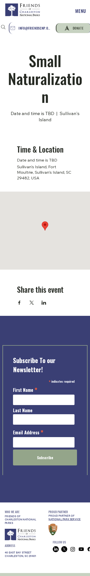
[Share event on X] (31, 303)
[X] (64, 549)
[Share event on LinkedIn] (44, 303)
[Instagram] (73, 549)
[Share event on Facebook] (19, 303)
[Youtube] (81, 549)
